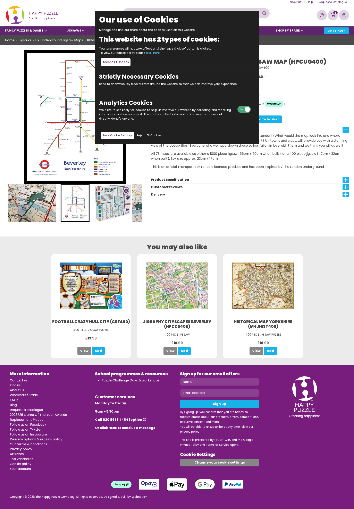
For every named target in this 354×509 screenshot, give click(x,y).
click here (153, 53)
